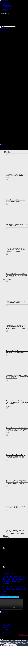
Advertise (5, 9)
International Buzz (8, 6)
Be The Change (7, 8)
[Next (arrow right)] (2, 639)
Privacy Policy (7, 630)
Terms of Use (6, 632)
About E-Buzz (7, 3)
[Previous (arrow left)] (0, 639)
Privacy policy (12, 645)
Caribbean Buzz (7, 5)
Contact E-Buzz (7, 626)
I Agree (5, 645)
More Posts (3, 594)
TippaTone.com (23, 635)
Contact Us (6, 11)
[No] (16, 645)
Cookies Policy (7, 629)
